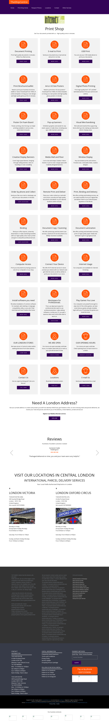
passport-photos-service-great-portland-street (23, 614)
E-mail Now (85, 385)
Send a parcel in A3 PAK (78, 580)
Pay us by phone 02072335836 (85, 670)
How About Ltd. (62, 700)
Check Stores (54, 355)
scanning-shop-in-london (17, 607)
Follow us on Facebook (48, 670)
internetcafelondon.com (46, 700)
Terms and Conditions (48, 656)
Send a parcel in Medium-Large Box (81, 589)
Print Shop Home (23, 8)
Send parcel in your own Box (79, 598)
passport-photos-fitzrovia (18, 609)
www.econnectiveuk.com (72, 702)
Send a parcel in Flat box (78, 582)
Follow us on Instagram (49, 676)
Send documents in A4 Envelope (80, 578)
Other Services (67, 8)
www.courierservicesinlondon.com (41, 702)
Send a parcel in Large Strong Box (80, 591)
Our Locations (23, 202)
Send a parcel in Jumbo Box (79, 593)
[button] (11, 452)
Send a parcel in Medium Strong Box (81, 587)
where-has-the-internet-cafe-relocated (21, 605)
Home (12, 8)
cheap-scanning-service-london (19, 611)
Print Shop (23, 61)
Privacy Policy (46, 658)
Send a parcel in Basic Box (78, 584)
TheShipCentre (19, 2)
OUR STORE (54, 320)
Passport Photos (37, 8)
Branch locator (85, 355)
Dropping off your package (50, 662)
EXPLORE (54, 418)
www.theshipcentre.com (29, 702)
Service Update (46, 660)
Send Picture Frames (77, 596)
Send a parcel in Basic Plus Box (79, 586)
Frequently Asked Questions (50, 654)
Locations (48, 8)
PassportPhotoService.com (82, 702)
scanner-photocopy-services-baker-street (22, 613)
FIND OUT (54, 385)
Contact (56, 8)
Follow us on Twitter (48, 672)
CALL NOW (23, 387)
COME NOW (23, 353)
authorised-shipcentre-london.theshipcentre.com (58, 702)
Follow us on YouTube (48, 674)
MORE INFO (54, 61)
